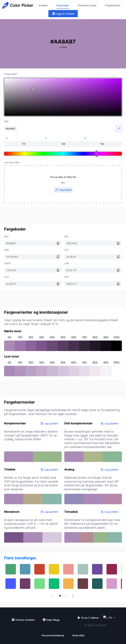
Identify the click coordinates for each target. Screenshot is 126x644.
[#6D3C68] (25, 583)
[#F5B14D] (68, 583)
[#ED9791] (68, 569)
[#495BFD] (10, 583)
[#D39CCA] (111, 583)
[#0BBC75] (54, 583)
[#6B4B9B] (97, 569)
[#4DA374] (10, 569)
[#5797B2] (25, 569)
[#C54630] (39, 569)
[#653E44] (83, 583)
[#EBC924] (54, 569)
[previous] (53, 595)
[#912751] (111, 569)
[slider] (63, 97)
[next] (72, 595)
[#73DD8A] (39, 583)
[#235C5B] (97, 583)
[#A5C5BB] (83, 569)
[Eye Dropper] (119, 129)
